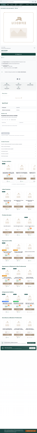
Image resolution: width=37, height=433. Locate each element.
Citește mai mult (18, 98)
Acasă (1, 6)
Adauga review (5, 133)
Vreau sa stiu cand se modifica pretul (6, 48)
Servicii (31, 4)
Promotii (27, 4)
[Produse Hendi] (34, 57)
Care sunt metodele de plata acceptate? (7, 148)
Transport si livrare (21, 4)
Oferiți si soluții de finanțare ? (5, 146)
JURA (8, 4)
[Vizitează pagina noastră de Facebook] (17, 79)
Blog (35, 4)
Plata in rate (16, 4)
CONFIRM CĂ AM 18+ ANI (30, 430)
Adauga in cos (19, 54)
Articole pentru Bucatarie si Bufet (7, 6)
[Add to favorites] (34, 48)
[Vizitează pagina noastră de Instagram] (19, 79)
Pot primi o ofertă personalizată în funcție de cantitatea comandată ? (11, 144)
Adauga (9, 178)
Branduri (12, 4)
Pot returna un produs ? (5, 153)
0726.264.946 (7, 66)
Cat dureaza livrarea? (4, 151)
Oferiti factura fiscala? (4, 156)
